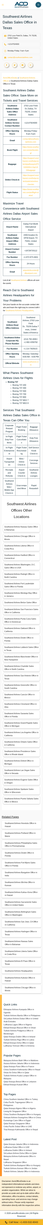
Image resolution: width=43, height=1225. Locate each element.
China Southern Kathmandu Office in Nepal (22, 1070)
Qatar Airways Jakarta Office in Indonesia (21, 1144)
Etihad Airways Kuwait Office (16, 1085)
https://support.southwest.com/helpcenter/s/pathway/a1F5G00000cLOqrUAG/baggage (31, 164)
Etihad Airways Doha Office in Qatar (19, 1043)
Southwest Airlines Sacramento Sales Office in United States (21, 903)
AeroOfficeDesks (10, 78)
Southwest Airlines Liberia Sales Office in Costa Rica (21, 952)
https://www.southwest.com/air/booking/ (31, 150)
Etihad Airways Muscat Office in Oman (20, 1028)
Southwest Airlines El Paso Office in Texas (20, 962)
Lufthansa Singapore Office (15, 1162)
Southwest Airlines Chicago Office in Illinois (20, 989)
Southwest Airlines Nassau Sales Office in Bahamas (19, 942)
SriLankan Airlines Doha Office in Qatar (20, 1153)
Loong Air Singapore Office (15, 1111)
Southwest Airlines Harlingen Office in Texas (21, 933)
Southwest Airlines (19, 280)
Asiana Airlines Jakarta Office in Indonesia (21, 1063)
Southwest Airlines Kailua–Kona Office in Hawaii (21, 893)
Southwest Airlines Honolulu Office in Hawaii (20, 824)
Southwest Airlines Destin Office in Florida (19, 854)
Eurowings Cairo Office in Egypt (17, 1120)
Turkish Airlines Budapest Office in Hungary (22, 1165)
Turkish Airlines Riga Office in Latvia (19, 1040)
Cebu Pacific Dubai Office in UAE (18, 1126)
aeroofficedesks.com (20, 1213)
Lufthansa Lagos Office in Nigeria (18, 1025)
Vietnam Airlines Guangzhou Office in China (22, 1118)
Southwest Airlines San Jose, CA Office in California (21, 923)
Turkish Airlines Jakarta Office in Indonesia (22, 1171)
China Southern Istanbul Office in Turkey (21, 1099)
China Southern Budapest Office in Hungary (22, 1114)
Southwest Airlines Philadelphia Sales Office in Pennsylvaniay (21, 844)
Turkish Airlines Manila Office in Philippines (22, 1016)
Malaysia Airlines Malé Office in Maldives (21, 1060)
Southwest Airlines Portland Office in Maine (20, 834)
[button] (38, 5)
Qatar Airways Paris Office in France (19, 1067)
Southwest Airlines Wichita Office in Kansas (20, 883)
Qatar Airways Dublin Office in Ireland (19, 1037)
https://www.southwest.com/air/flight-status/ (31, 192)
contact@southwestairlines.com (20, 57)
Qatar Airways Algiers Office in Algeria (20, 1108)
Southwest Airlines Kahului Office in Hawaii (20, 979)
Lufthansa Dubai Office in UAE (17, 1147)
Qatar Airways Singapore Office (17, 1124)
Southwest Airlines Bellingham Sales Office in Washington (20, 913)
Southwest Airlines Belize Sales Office (20, 602)
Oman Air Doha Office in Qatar (16, 1073)
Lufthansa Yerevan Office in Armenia (19, 1046)
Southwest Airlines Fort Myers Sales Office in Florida (20, 864)
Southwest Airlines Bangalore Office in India (21, 874)
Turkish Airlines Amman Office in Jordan (20, 1168)
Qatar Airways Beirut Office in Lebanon (20, 1082)
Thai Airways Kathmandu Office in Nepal (21, 1130)
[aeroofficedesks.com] (21, 5)
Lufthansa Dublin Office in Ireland (18, 1150)
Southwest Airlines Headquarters (19, 311)
